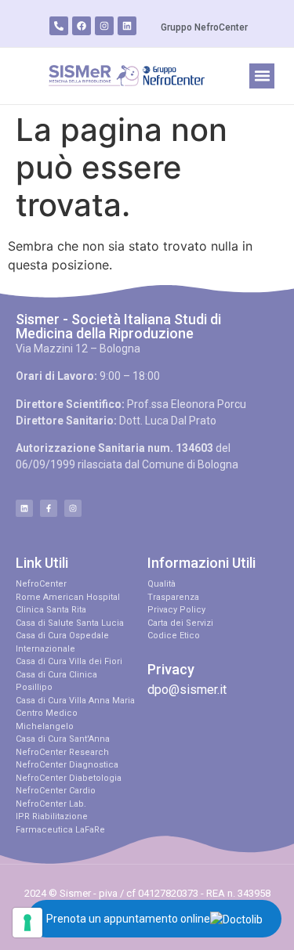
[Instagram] (104, 25)
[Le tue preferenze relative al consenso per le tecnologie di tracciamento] (27, 922)
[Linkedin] (127, 25)
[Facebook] (81, 25)
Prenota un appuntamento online (128, 918)
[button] (261, 75)
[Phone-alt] (58, 25)
